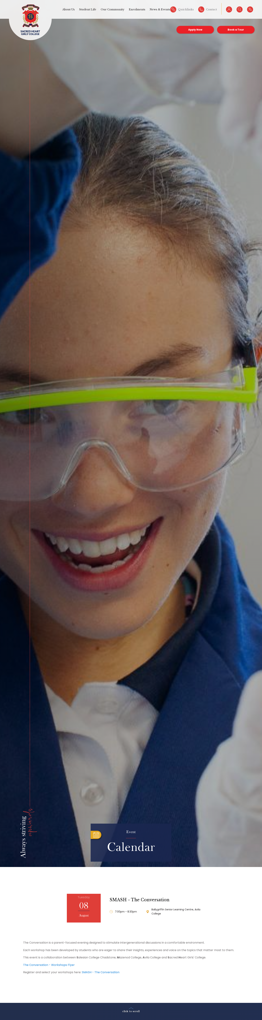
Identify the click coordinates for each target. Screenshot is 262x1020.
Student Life (87, 9)
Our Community (112, 9)
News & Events (160, 9)
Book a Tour (236, 29)
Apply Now (195, 29)
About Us (68, 9)
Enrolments (137, 9)
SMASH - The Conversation (139, 899)
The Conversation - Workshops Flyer (49, 965)
